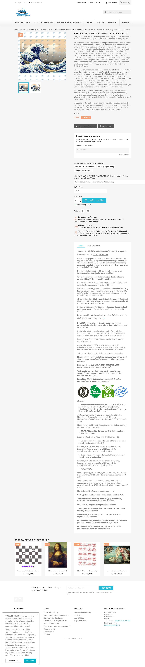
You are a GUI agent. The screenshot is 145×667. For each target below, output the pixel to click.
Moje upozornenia (80, 621)
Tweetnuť (88, 211)
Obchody (47, 635)
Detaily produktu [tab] (93, 246)
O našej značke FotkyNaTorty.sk (55, 621)
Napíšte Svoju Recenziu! (87, 126)
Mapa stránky (49, 632)
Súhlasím (30, 660)
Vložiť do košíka (94, 200)
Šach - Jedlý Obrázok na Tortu (28, 571)
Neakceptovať (13, 660)
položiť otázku (106, 126)
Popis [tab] (81, 246)
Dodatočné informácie (84, 146)
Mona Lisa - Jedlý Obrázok (57, 571)
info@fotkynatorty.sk (112, 625)
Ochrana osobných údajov (53, 618)
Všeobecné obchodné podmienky (56, 615)
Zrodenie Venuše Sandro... (116, 571)
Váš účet (78, 608)
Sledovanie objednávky (82, 612)
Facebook (16, 599)
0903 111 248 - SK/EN (34, 2)
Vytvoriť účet (79, 618)
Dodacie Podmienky (51, 612)
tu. (104, 318)
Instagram (20, 599)
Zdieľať (83, 211)
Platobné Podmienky (51, 623)
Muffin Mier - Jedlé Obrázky (87, 571)
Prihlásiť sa (78, 615)
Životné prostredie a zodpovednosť (57, 626)
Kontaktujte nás (50, 629)
